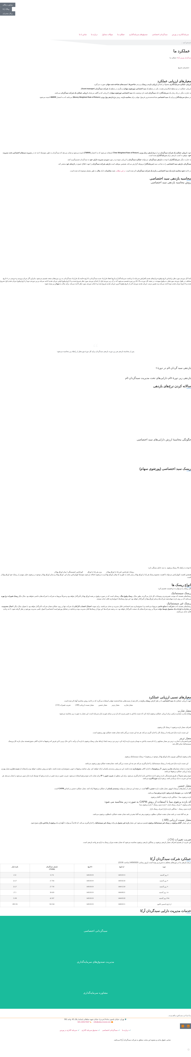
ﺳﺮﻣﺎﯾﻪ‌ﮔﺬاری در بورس (180, 34)
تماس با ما (83, 34)
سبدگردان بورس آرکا (184, 58)
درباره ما (94, 34)
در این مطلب (120, 171)
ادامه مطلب (95, 936)
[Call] (188, 1052)
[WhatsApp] (186, 1052)
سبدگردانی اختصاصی (159, 34)
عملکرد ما (121, 34)
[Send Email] (190, 1052)
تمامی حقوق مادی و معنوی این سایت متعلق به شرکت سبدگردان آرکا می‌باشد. (142, 1040)
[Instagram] (185, 1052)
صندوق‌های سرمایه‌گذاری (138, 34)
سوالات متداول (107, 34)
